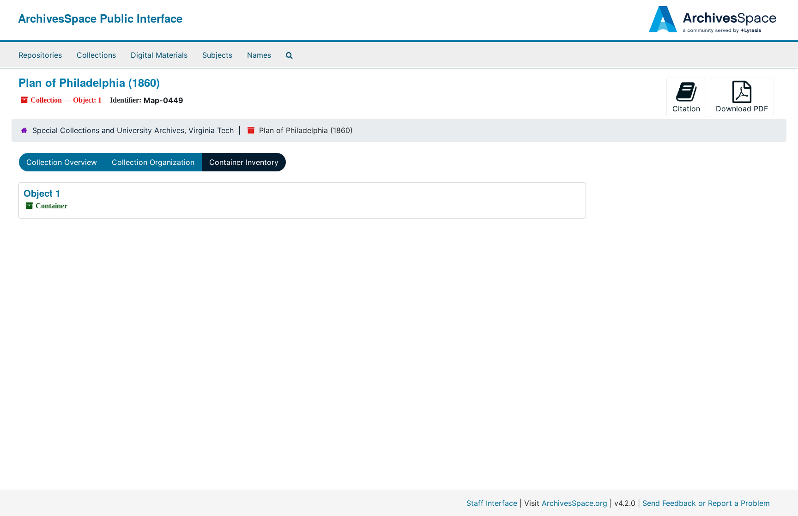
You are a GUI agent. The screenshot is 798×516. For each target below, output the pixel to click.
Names (259, 55)
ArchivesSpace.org (574, 503)
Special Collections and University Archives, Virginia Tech (133, 130)
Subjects (217, 55)
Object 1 (42, 193)
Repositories (40, 55)
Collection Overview (61, 162)
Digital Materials (159, 55)
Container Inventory (243, 162)
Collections (96, 55)
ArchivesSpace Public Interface (100, 18)
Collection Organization (153, 162)
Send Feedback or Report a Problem (706, 503)
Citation (686, 108)
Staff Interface (491, 503)
